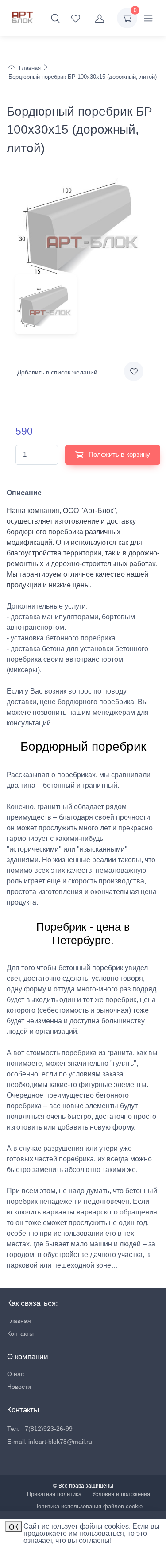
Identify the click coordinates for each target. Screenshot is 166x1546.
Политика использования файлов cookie (88, 1506)
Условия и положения (121, 1494)
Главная (29, 68)
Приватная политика (54, 1494)
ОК (13, 1527)
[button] (55, 18)
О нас (15, 1373)
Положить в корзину (118, 454)
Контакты (20, 1333)
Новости (19, 1386)
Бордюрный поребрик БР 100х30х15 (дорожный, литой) (82, 76)
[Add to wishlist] (133, 371)
